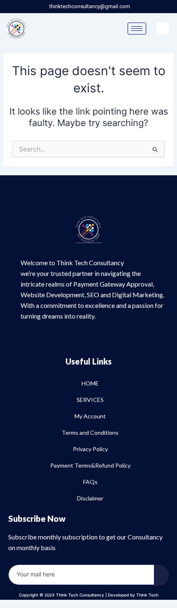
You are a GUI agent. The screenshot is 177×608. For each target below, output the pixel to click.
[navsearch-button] (162, 29)
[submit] (161, 575)
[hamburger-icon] (137, 28)
